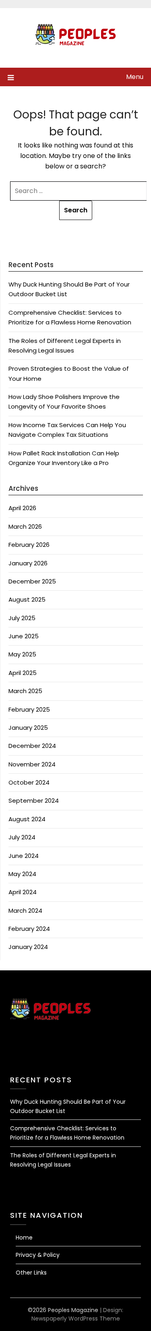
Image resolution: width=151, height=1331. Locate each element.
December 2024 (32, 745)
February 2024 (29, 928)
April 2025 (22, 673)
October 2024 (29, 782)
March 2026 (25, 526)
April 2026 (22, 508)
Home (24, 1237)
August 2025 (27, 599)
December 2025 (32, 581)
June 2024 (23, 855)
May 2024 (22, 874)
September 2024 (33, 800)
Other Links (31, 1273)
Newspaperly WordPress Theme (75, 1318)
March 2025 (25, 691)
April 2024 (22, 892)
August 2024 (27, 819)
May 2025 (22, 654)
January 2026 (28, 563)
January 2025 (28, 727)
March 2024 (25, 910)
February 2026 (29, 544)
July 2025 (21, 618)
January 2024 (28, 947)
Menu (134, 76)
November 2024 (32, 764)
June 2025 (23, 636)
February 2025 (29, 709)
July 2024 (21, 837)
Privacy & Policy (38, 1255)
